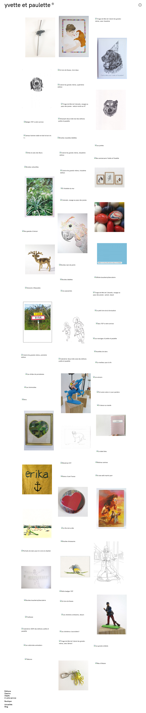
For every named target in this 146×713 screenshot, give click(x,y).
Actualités (8, 704)
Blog (6, 706)
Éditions (7, 691)
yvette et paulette (27, 4)
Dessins (7, 693)
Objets (7, 695)
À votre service (10, 698)
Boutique (8, 701)
